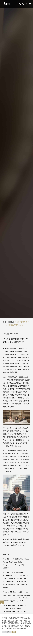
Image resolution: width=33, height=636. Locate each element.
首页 (4, 322)
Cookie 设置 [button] (6, 632)
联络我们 (2, 602)
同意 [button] (14, 632)
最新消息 (11, 322)
